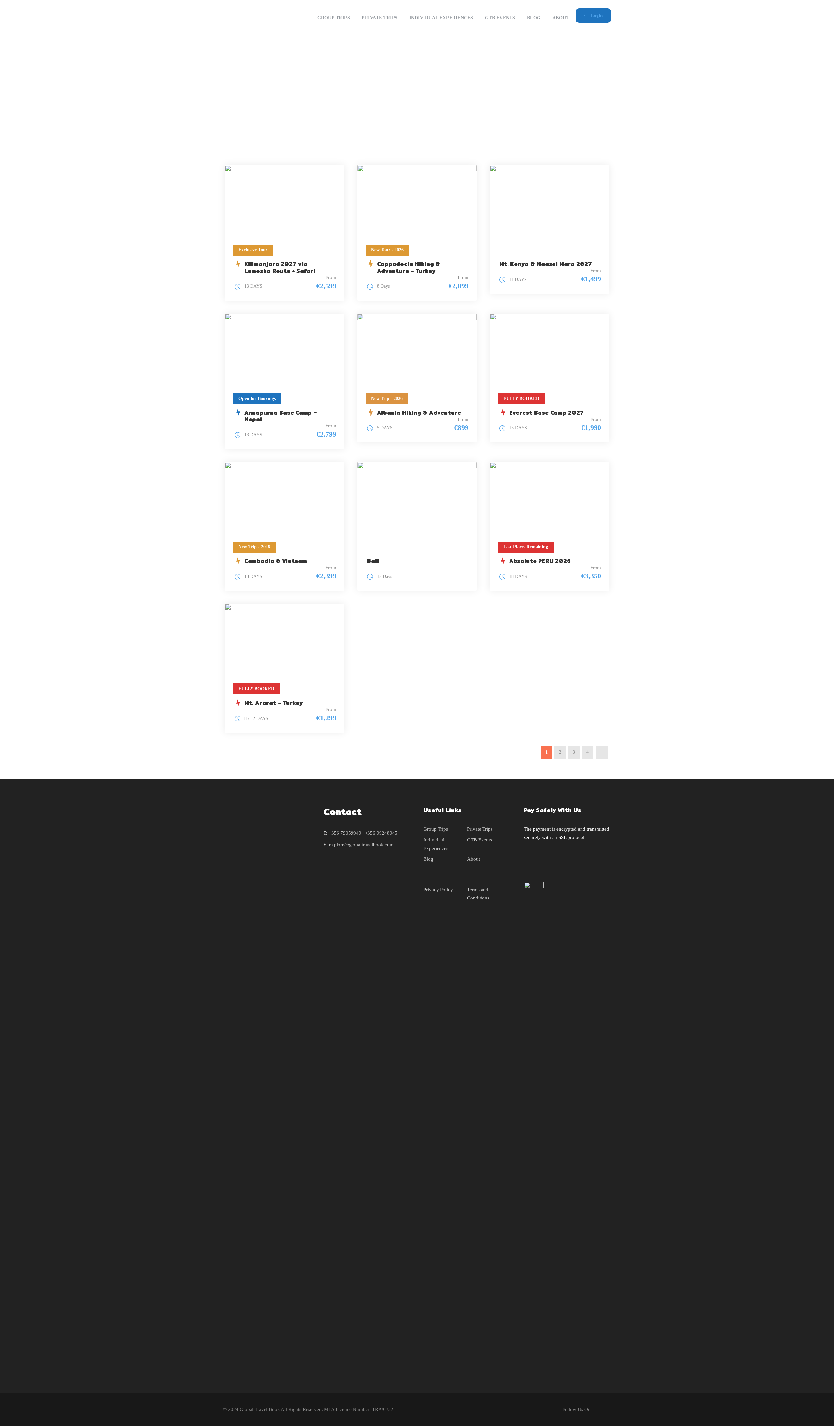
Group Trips (333, 17)
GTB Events (500, 17)
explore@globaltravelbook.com (361, 844)
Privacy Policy (438, 889)
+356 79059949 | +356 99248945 (363, 833)
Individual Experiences (441, 17)
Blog (534, 17)
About (561, 17)
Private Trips (380, 17)
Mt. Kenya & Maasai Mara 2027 (545, 264)
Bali (373, 561)
